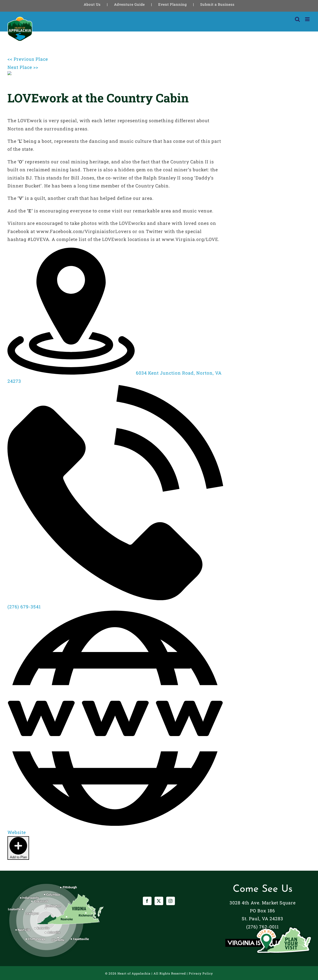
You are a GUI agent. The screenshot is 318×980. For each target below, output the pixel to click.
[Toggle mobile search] (297, 19)
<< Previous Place (27, 59)
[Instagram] (170, 901)
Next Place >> (22, 67)
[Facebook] (147, 901)
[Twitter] (159, 901)
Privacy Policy (201, 973)
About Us (92, 4)
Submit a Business (217, 4)
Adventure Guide (129, 4)
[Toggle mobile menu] (308, 19)
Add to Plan (18, 857)
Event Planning (172, 4)
